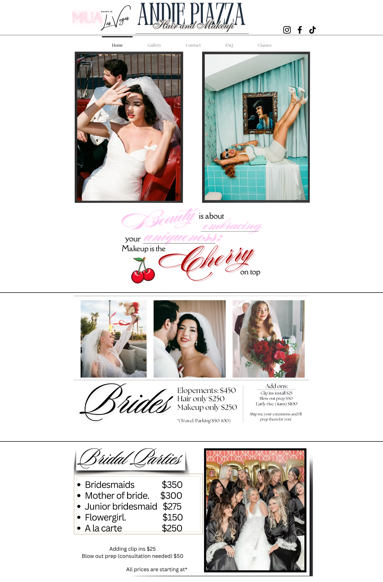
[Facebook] (300, 30)
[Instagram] (287, 30)
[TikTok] (312, 30)
